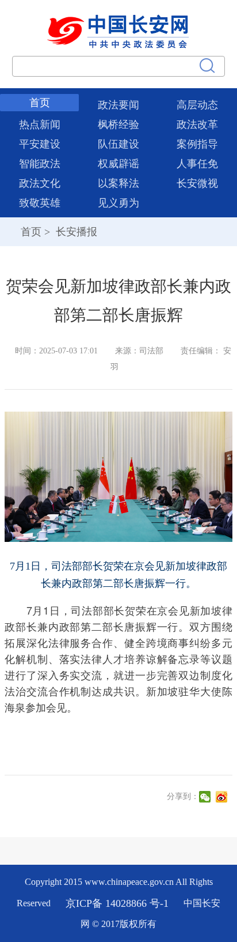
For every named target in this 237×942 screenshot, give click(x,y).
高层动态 (197, 105)
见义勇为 (118, 203)
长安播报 (75, 232)
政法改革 (197, 124)
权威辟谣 (118, 163)
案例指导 (197, 144)
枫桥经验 (118, 124)
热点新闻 (39, 124)
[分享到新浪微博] (223, 796)
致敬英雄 (39, 203)
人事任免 (197, 163)
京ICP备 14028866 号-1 (118, 903)
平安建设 (39, 144)
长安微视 (197, 183)
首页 (39, 102)
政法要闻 (118, 105)
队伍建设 (118, 144)
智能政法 (39, 163)
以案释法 (118, 183)
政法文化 (39, 183)
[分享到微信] (206, 796)
